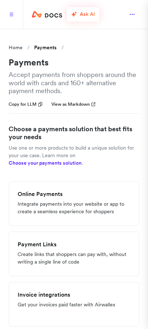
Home (16, 47)
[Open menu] (132, 14)
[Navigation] (11, 14)
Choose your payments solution (45, 163)
